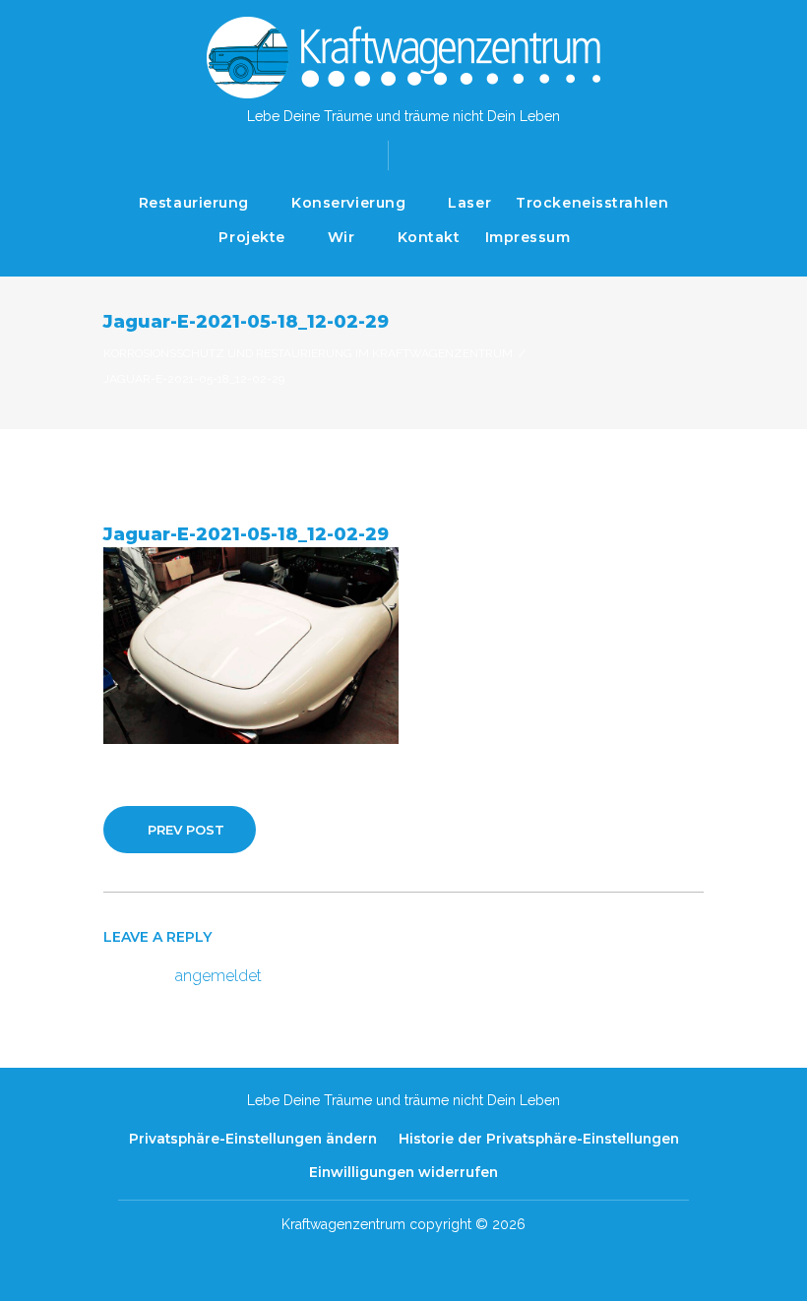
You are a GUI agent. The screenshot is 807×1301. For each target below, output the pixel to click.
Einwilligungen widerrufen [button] (403, 1172)
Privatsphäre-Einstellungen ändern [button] (253, 1138)
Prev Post (186, 829)
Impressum (528, 237)
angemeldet (218, 975)
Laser (469, 203)
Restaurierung (194, 203)
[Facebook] (419, 153)
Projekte (251, 237)
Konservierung (348, 203)
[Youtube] (451, 153)
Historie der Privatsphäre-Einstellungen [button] (539, 1138)
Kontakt (429, 237)
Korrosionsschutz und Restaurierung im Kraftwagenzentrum (308, 353)
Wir (341, 237)
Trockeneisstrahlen (592, 203)
